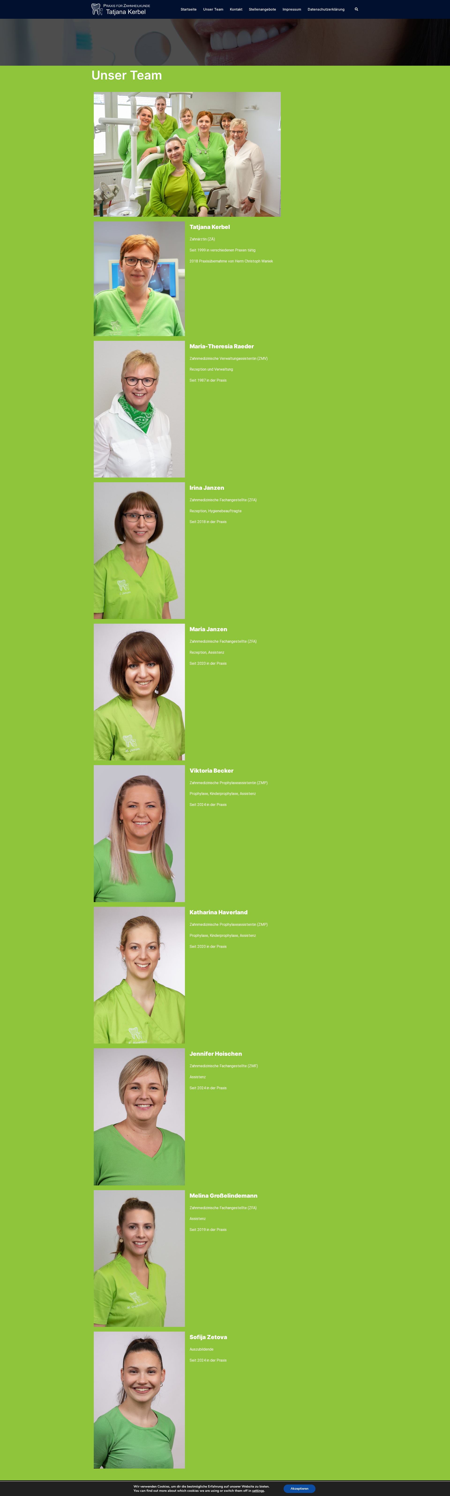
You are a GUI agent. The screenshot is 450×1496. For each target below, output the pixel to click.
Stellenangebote (262, 9)
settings (258, 1491)
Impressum (292, 9)
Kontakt (236, 9)
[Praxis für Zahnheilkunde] (120, 9)
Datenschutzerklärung (326, 9)
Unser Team (213, 9)
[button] (357, 9)
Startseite (189, 9)
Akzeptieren (299, 1488)
